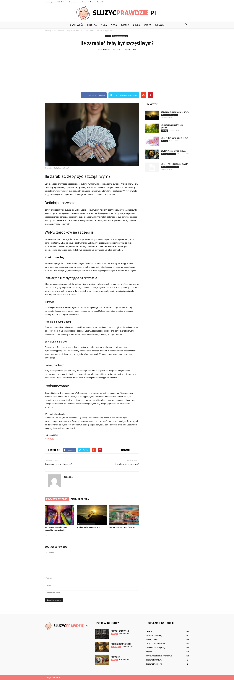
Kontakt (100, 2)
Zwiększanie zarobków (120, 36)
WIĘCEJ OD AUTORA (80, 499)
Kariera (108, 36)
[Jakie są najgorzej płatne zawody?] (152, 167)
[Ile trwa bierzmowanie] (102, 634)
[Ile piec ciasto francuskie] (102, 647)
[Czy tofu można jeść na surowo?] (152, 154)
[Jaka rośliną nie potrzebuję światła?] (152, 128)
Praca (113, 24)
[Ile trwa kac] (102, 660)
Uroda (136, 24)
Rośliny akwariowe (153, 659)
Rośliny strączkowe (168, 154)
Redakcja (106, 50)
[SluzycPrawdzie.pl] (117, 13)
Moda (104, 24)
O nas (84, 2)
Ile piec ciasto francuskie (121, 644)
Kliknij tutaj (49, 439)
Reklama (91, 2)
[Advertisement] (117, 72)
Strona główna (74, 2)
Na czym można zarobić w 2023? (122, 527)
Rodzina (125, 24)
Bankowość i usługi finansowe (158, 655)
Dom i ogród (76, 24)
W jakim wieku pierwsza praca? (89, 527)
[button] (186, 25)
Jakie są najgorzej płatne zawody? (174, 164)
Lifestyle (92, 24)
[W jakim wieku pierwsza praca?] (92, 515)
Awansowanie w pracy (169, 115)
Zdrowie (159, 24)
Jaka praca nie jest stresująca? (58, 464)
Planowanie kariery (153, 635)
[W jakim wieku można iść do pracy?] (152, 115)
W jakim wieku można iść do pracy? (175, 112)
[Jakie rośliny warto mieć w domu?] (152, 141)
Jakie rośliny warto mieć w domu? (174, 138)
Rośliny (164, 131)
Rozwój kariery (151, 639)
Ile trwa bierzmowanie (120, 631)
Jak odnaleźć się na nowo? (127, 464)
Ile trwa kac (115, 657)
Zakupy (147, 24)
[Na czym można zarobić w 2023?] (124, 515)
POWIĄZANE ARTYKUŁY (56, 499)
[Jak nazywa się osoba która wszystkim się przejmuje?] (59, 515)
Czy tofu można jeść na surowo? (173, 151)
